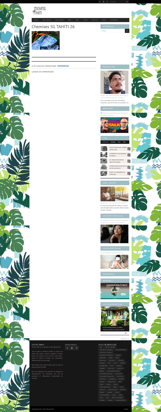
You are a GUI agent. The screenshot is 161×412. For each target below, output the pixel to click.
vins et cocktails (117, 397)
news (115, 387)
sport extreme (104, 395)
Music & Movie (59, 20)
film (112, 365)
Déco (77, 20)
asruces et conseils (106, 349)
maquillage (111, 381)
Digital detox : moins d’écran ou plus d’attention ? (114, 203)
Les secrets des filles (113, 216)
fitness (119, 365)
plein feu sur (113, 389)
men (120, 381)
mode (101, 384)
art (101, 347)
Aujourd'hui (105, 142)
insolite (120, 368)
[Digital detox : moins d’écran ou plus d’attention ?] (114, 194)
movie (108, 384)
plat (121, 387)
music (115, 384)
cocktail (112, 360)
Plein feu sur (109, 67)
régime (102, 392)
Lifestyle (94, 20)
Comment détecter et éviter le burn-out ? (112, 253)
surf (113, 395)
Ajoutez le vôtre (63, 66)
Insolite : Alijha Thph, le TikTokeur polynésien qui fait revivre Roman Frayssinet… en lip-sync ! (114, 97)
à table (110, 400)
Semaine (113, 142)
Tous (124, 142)
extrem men (103, 365)
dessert (102, 363)
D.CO (104, 333)
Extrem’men (114, 20)
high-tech (111, 368)
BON (117, 357)
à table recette (120, 400)
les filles (119, 373)
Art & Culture (47, 20)
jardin (102, 371)
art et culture (110, 347)
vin (107, 397)
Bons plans (108, 108)
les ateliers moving (113, 371)
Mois (119, 142)
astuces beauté (121, 349)
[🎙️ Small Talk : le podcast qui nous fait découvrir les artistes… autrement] (114, 125)
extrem (122, 363)
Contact (126, 409)
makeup (102, 381)
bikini (110, 357)
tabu (120, 395)
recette (122, 389)
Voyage (104, 20)
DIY (109, 363)
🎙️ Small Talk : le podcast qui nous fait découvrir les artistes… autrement (114, 114)
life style (120, 376)
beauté (118, 355)
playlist (102, 389)
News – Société (109, 183)
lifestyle (103, 379)
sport (117, 392)
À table (85, 20)
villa (101, 397)
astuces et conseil (106, 352)
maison (121, 379)
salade (110, 392)
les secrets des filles (107, 376)
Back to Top (124, 339)
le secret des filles (106, 373)
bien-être (103, 357)
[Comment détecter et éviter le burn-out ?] (114, 262)
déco (115, 363)
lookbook (112, 379)
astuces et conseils (106, 355)
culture (120, 360)
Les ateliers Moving (112, 248)
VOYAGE (102, 400)
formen (102, 368)
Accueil (36, 20)
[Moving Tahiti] (46, 10)
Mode (69, 20)
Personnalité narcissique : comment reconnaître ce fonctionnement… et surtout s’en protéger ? (114, 221)
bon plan (103, 360)
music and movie (105, 387)
